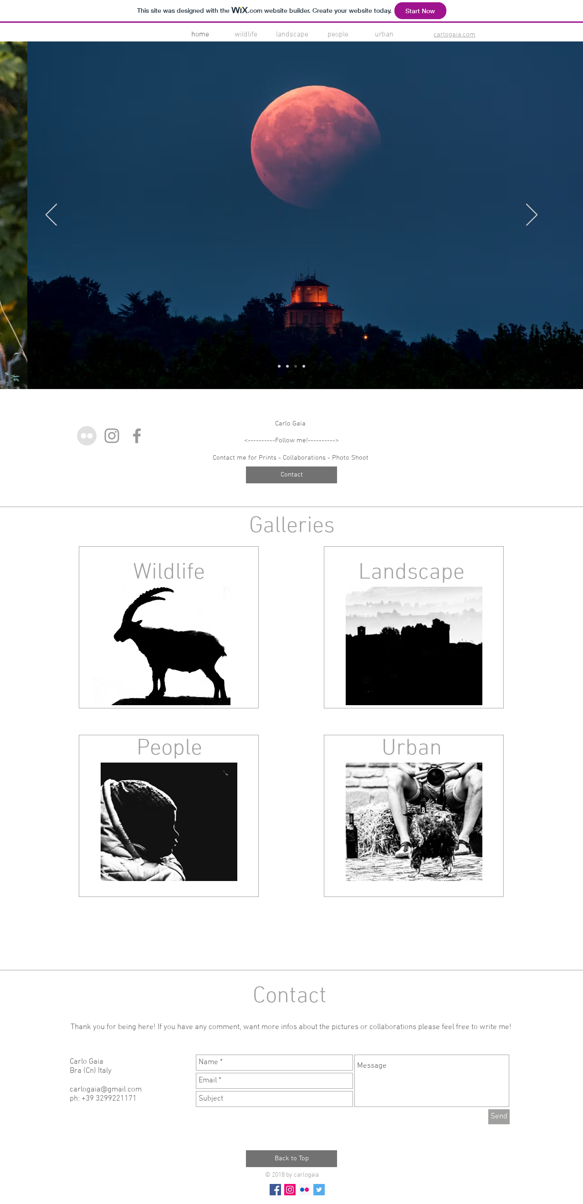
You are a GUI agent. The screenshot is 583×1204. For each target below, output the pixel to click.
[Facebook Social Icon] (275, 1189)
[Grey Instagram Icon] (112, 436)
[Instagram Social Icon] (290, 1189)
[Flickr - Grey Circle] (87, 436)
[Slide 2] (287, 366)
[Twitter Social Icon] (319, 1189)
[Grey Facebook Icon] (137, 436)
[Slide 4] (303, 366)
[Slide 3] (295, 366)
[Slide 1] (279, 366)
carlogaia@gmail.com (106, 1089)
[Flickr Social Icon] (304, 1189)
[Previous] (51, 215)
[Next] (531, 215)
